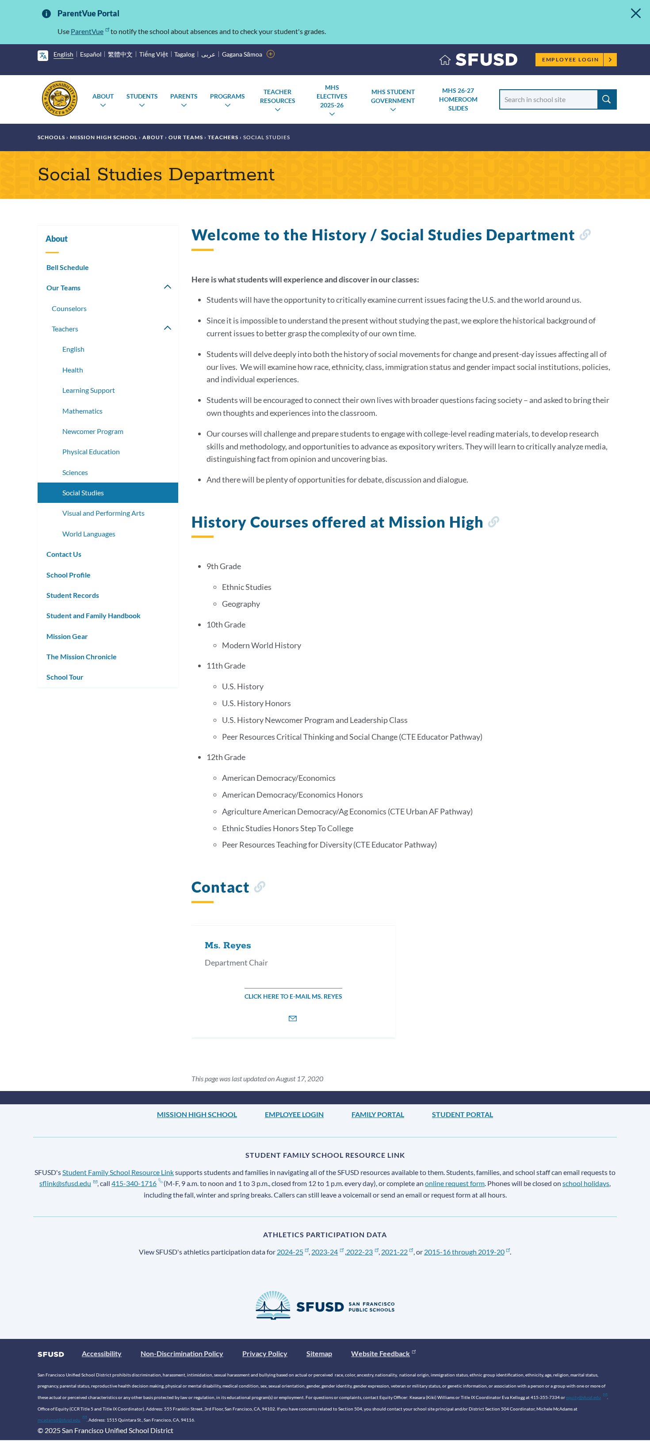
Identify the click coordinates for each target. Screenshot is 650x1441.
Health (72, 369)
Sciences (75, 472)
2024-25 (290, 1251)
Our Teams (185, 137)
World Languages (88, 533)
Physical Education (91, 451)
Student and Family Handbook (93, 615)
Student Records (72, 595)
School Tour (65, 677)
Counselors (69, 308)
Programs (227, 96)
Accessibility (102, 1353)
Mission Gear (67, 636)
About (103, 96)
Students (142, 96)
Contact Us (63, 554)
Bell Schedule (67, 267)
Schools (51, 137)
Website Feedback (380, 1353)
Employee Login (570, 59)
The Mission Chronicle (81, 656)
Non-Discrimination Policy (182, 1353)
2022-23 (359, 1251)
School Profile (68, 574)
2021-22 (394, 1251)
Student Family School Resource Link (118, 1172)
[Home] (478, 61)
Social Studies (83, 492)
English (63, 54)
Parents (184, 96)
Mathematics (82, 411)
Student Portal (462, 1114)
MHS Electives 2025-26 (332, 96)
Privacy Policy (264, 1353)
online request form (455, 1183)
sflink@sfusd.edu (65, 1183)
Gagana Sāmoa (242, 54)
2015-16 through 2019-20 (464, 1251)
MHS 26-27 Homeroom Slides (458, 99)
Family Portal (378, 1114)
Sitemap (319, 1353)
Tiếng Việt (153, 54)
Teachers (223, 137)
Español (91, 54)
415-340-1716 (134, 1183)
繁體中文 (120, 54)
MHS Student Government (393, 96)
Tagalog (184, 54)
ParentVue (87, 31)
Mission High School (104, 137)
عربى (208, 54)
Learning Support (88, 390)
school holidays (585, 1183)
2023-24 (324, 1251)
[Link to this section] (585, 236)
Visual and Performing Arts (103, 513)
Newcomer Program (92, 431)
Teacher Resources (277, 96)
